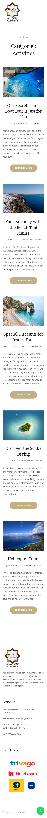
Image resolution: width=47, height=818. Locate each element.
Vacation (37, 123)
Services (37, 239)
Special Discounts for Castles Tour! (23, 337)
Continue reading (26, 169)
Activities (24, 123)
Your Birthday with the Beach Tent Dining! (23, 227)
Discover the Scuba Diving (23, 451)
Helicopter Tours (23, 558)
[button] (40, 811)
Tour (31, 123)
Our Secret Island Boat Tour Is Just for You (23, 111)
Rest (31, 239)
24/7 (8, 734)
